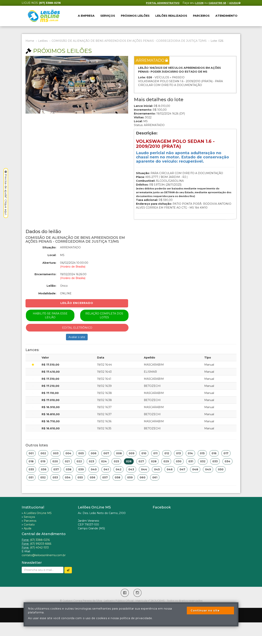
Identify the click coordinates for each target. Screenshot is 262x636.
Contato (29, 524)
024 (104, 461)
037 (56, 469)
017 (225, 453)
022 (79, 461)
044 (144, 469)
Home (30, 41)
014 (190, 453)
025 (116, 461)
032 (202, 461)
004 (68, 453)
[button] (33, 85)
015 (202, 453)
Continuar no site (205, 610)
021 (67, 461)
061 (154, 477)
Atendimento (226, 15)
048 (195, 469)
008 (119, 453)
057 (105, 477)
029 (166, 461)
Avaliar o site (76, 337)
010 (143, 453)
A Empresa (86, 15)
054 (68, 477)
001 (31, 453)
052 (43, 477)
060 (142, 477)
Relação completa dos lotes (104, 315)
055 (80, 477)
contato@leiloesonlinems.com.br (44, 555)
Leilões (43, 41)
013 (178, 453)
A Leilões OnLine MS (38, 513)
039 (81, 469)
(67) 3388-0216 (40, 540)
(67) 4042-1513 (39, 547)
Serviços (107, 15)
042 (118, 469)
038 (68, 469)
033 (215, 461)
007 (106, 453)
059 (130, 477)
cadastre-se (217, 3)
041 (106, 469)
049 (208, 469)
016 (214, 453)
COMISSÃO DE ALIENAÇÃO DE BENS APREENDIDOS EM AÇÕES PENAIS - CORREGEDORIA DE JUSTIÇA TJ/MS (129, 41)
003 (55, 453)
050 (220, 469)
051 (31, 477)
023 (91, 461)
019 (42, 461)
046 (170, 469)
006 (93, 453)
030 (178, 461)
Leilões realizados (171, 15)
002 (43, 453)
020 (55, 461)
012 (166, 453)
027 (141, 461)
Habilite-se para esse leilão (50, 315)
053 (55, 477)
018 (31, 461)
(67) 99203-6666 (40, 543)
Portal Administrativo (163, 3)
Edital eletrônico (77, 327)
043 (131, 469)
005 (81, 453)
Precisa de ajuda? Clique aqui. (5, 194)
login (199, 3)
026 (129, 461)
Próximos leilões (135, 15)
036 (43, 469)
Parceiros (201, 15)
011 (155, 453)
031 (190, 461)
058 (117, 477)
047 (182, 469)
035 (31, 469)
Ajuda (233, 3)
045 (157, 469)
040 (94, 469)
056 (92, 477)
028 (154, 461)
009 (131, 453)
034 (227, 461)
